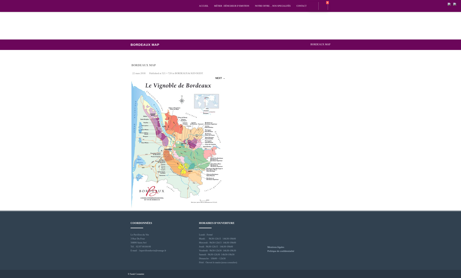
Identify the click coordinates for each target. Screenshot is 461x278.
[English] (450, 4)
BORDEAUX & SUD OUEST (189, 73)
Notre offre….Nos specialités (273, 6)
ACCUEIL (203, 6)
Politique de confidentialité (280, 251)
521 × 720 (167, 73)
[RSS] (330, 274)
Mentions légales (275, 247)
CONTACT (301, 6)
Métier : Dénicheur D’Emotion (231, 6)
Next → (220, 78)
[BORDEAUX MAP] (178, 146)
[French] (455, 4)
